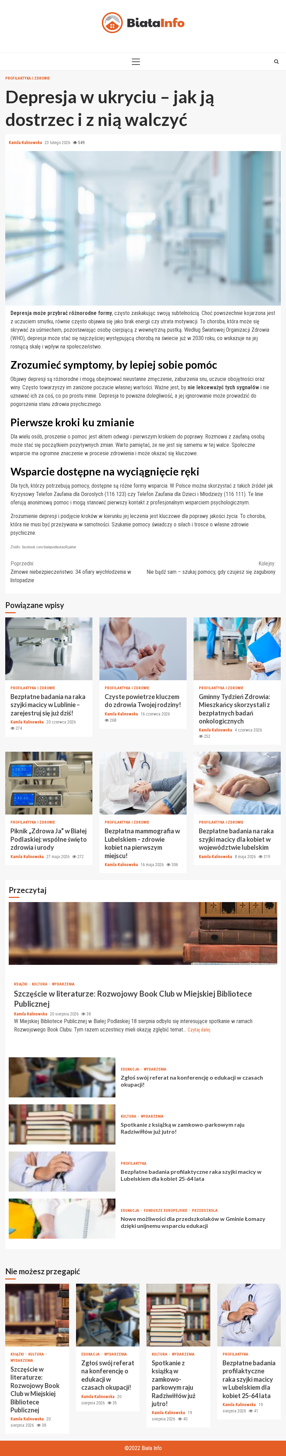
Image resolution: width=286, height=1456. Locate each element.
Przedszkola (205, 1211)
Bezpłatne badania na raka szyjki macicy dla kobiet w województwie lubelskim (237, 783)
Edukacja (130, 1069)
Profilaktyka (133, 1163)
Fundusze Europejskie (166, 1211)
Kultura (40, 984)
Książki (21, 984)
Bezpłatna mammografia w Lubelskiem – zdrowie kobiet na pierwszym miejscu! (143, 783)
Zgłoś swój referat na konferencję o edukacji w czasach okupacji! (62, 1077)
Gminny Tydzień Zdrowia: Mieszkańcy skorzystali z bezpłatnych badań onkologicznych (237, 648)
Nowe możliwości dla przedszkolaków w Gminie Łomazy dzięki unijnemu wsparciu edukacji (62, 1219)
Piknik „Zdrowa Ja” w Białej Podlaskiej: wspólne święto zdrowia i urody (48, 783)
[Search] (276, 61)
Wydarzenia (63, 984)
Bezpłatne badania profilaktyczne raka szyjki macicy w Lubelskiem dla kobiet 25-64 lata (62, 1171)
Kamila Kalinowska (26, 142)
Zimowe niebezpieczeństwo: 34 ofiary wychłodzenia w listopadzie (70, 572)
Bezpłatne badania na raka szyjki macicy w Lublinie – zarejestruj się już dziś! (48, 648)
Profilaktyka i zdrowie (27, 78)
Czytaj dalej (199, 1030)
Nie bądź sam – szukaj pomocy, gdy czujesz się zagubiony (211, 567)
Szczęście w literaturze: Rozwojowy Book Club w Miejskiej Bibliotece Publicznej (143, 933)
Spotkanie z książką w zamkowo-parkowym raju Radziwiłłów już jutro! (62, 1124)
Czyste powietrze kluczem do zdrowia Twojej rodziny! (143, 648)
